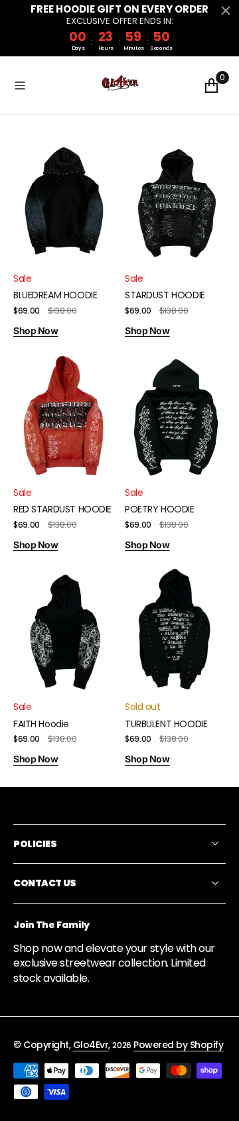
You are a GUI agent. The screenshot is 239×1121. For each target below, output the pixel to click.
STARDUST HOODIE (165, 295)
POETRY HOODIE (160, 509)
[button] (53, 84)
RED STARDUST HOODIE (62, 509)
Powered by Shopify (178, 1044)
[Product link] (63, 201)
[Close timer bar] (225, 10)
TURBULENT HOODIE (166, 724)
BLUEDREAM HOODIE (55, 295)
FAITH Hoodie (41, 724)
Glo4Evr (91, 1044)
